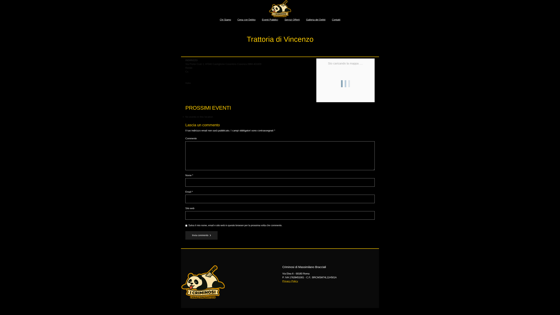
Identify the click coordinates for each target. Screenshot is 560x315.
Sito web (189, 208)
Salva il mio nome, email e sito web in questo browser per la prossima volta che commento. (235, 225)
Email (189, 192)
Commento (191, 138)
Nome (189, 175)
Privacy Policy (290, 281)
